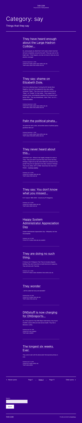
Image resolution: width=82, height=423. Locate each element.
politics (41, 63)
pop (44, 63)
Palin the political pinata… (40, 121)
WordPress (73, 417)
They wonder (32, 286)
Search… (8, 398)
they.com (41, 6)
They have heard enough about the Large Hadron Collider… (39, 42)
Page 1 (30, 380)
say (46, 63)
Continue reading (28, 99)
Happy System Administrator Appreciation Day (41, 223)
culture (34, 63)
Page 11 (52, 380)
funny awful (32, 135)
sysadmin (43, 240)
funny (38, 63)
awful (31, 63)
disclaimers (39, 272)
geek (27, 332)
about (31, 272)
